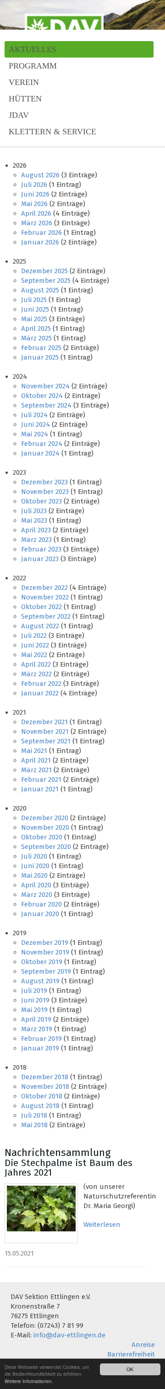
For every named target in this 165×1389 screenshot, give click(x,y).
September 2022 (46, 616)
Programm (33, 65)
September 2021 (46, 741)
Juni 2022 (35, 645)
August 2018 (40, 1106)
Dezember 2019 (44, 942)
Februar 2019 (41, 1038)
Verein (24, 82)
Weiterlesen (102, 1224)
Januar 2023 (40, 559)
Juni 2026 (35, 194)
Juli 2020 (34, 856)
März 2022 (36, 674)
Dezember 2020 (44, 818)
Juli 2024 (34, 415)
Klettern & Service (52, 131)
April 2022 (36, 664)
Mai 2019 (34, 1010)
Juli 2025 (34, 300)
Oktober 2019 (41, 962)
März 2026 (36, 223)
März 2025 (36, 338)
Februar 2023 (41, 549)
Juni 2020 (35, 866)
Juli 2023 (34, 511)
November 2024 (45, 386)
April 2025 (36, 328)
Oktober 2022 (41, 607)
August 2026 (40, 175)
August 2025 (40, 290)
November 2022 (45, 597)
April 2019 (36, 1019)
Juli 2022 (34, 635)
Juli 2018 (34, 1115)
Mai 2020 (34, 875)
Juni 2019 (35, 1000)
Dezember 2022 (44, 587)
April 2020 (36, 885)
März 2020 (36, 895)
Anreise (143, 1345)
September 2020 (46, 847)
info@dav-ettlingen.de (69, 1335)
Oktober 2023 (41, 501)
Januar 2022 (40, 693)
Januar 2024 (40, 453)
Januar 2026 (40, 242)
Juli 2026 (34, 184)
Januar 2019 (40, 1048)
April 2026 (36, 213)
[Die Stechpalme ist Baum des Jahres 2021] (41, 1213)
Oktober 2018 (41, 1096)
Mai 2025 (34, 319)
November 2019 (45, 952)
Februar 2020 (41, 904)
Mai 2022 (34, 655)
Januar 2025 (40, 357)
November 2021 (45, 731)
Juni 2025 (35, 309)
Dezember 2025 (44, 271)
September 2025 (46, 280)
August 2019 (40, 981)
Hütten (25, 98)
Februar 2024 (41, 444)
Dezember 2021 (44, 722)
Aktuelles (32, 49)
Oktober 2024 (42, 396)
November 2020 (45, 827)
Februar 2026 (41, 232)
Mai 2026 (34, 204)
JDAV (19, 115)
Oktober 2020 (41, 837)
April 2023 (36, 530)
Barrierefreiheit (131, 1354)
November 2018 (45, 1086)
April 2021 (36, 760)
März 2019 (36, 1029)
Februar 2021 (41, 779)
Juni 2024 (35, 424)
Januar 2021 (40, 789)
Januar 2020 (40, 914)
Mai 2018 (34, 1125)
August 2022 (40, 626)
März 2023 (36, 539)
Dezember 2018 (44, 1077)
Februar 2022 (41, 683)
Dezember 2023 (44, 482)
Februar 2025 (41, 348)
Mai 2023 (34, 520)
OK (129, 1369)
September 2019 (46, 971)
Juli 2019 (34, 990)
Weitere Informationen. (29, 1381)
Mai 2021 (34, 751)
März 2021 (36, 770)
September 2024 (46, 405)
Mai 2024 (34, 434)
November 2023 (45, 492)
